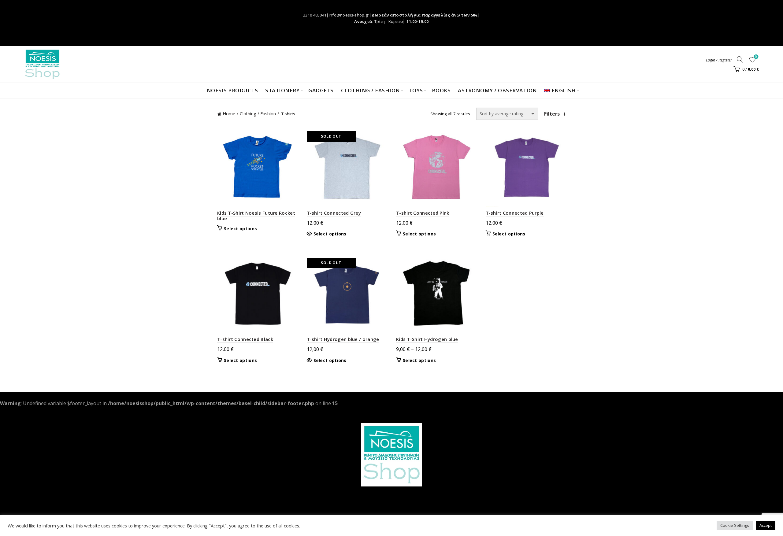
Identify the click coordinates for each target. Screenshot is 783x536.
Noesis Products (232, 90)
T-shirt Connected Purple (515, 213)
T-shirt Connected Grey (334, 213)
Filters (552, 114)
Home (229, 113)
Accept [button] (765, 525)
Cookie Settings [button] (734, 525)
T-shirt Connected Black (245, 339)
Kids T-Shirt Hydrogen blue (427, 339)
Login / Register (719, 60)
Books (441, 90)
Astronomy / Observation (497, 90)
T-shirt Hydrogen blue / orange (343, 339)
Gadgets (321, 90)
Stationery (282, 90)
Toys (416, 90)
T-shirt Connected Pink (422, 213)
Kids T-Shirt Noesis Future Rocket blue (256, 215)
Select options (240, 228)
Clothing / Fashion (370, 90)
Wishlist (756, 57)
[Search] (740, 59)
